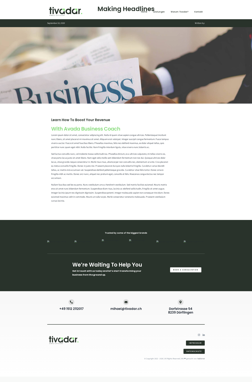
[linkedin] (204, 335)
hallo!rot (201, 358)
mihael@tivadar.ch (126, 309)
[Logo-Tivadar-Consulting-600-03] (65, 7)
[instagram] (199, 335)
